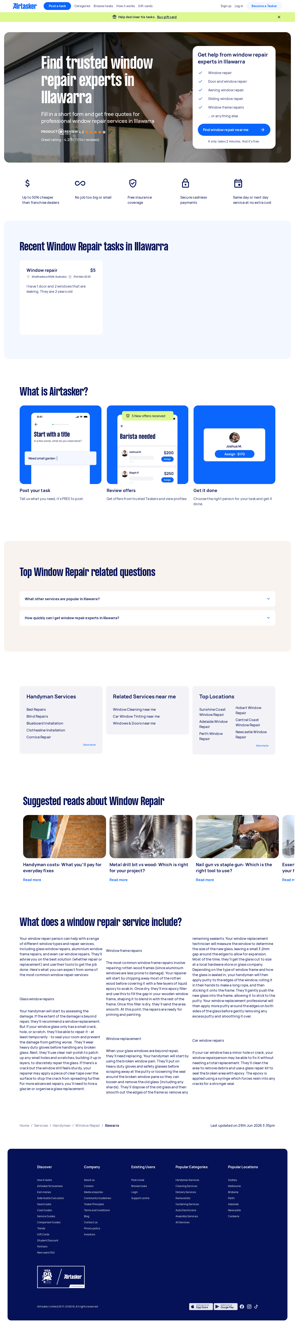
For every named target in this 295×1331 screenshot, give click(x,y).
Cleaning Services (186, 1186)
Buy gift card (167, 17)
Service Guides (46, 1216)
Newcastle (234, 1210)
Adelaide (233, 1204)
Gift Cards (43, 1234)
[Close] (279, 17)
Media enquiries (93, 1192)
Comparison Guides (48, 1222)
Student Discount (47, 1240)
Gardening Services (187, 1204)
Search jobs (44, 1204)
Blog (86, 1216)
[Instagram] (249, 1306)
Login (134, 1192)
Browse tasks (139, 1186)
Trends (41, 1228)
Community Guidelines (97, 1198)
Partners (42, 1246)
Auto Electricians (186, 1210)
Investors (89, 1234)
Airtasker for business (50, 1186)
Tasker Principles (94, 1204)
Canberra (233, 1216)
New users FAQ (46, 1252)
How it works (44, 1180)
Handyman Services (187, 1180)
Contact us (90, 1222)
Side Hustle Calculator (50, 1198)
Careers (89, 1186)
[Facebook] (241, 1306)
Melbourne (234, 1186)
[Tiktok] (256, 1307)
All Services (182, 1222)
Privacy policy (92, 1228)
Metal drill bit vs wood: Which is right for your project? (148, 868)
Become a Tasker (264, 6)
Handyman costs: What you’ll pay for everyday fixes (62, 868)
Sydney (232, 1180)
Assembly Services (187, 1216)
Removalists (183, 1198)
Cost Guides (44, 1210)
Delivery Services (186, 1192)
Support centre (140, 1198)
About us (89, 1180)
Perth (231, 1198)
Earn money (44, 1192)
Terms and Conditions (97, 1210)
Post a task (57, 6)
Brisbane (233, 1192)
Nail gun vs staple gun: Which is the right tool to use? (234, 868)
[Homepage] (24, 6)
